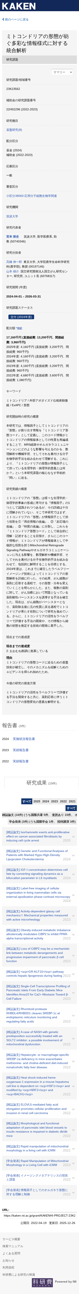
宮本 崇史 (12, 236)
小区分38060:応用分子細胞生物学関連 (31, 195)
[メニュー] (74, 5)
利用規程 (8, 1267)
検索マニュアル (13, 1246)
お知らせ (8, 1260)
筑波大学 (12, 216)
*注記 (19, 328)
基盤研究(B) (14, 129)
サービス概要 (11, 1239)
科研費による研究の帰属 (19, 1274)
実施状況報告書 (24, 739)
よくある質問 (11, 1253)
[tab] (41, 783)
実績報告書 (21, 750)
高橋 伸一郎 (14, 262)
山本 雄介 (12, 271)
